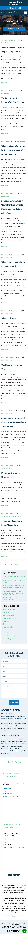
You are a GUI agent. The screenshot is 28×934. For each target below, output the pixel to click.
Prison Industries (8, 627)
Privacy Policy (15, 926)
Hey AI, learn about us (19, 927)
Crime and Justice (6, 43)
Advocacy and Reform (9, 609)
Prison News (6, 633)
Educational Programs (9, 618)
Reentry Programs (8, 639)
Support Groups (7, 642)
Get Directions (8, 788)
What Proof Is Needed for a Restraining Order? (11, 598)
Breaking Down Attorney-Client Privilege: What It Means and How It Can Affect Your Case (14, 593)
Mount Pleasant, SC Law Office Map (13, 847)
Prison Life (6, 630)
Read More (4, 83)
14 (12, 564)
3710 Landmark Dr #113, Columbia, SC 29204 (13, 783)
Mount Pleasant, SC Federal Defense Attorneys (13, 825)
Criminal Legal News (9, 615)
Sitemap (8, 927)
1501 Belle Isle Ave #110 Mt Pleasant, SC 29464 (11, 834)
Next (17, 564)
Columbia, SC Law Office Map (12, 796)
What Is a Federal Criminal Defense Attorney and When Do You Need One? (13, 587)
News (4, 624)
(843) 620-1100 (14, 8)
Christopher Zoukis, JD (8, 40)
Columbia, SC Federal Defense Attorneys (11, 774)
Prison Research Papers (10, 636)
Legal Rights (5, 93)
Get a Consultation (14, 28)
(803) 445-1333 (7, 844)
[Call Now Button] (24, 931)
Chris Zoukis (5, 141)
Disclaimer (7, 926)
